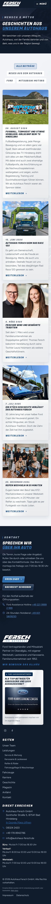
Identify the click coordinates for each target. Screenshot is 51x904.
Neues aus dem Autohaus (25, 73)
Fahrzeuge (8, 772)
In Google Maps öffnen (18, 822)
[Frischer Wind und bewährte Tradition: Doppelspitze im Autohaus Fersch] (25, 300)
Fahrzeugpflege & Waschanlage (19, 767)
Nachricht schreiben (18, 587)
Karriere (6, 777)
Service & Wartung (13, 755)
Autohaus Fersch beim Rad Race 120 (24, 244)
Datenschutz (22, 895)
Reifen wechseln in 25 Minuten (24, 485)
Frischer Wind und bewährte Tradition (23, 326)
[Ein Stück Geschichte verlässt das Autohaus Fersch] (25, 382)
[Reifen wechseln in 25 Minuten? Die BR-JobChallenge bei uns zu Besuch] (25, 461)
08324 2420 (12, 579)
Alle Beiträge (25, 66)
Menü (43, 4)
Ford (10, 80)
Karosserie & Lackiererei (16, 759)
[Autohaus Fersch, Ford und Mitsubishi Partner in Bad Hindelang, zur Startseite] (11, 4)
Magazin (7, 787)
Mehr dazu (14, 890)
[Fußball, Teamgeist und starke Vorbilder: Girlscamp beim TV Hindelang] (25, 107)
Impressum (7, 895)
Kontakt (6, 797)
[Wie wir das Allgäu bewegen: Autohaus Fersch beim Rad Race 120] (25, 218)
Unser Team (8, 745)
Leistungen (8, 750)
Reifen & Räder (11, 763)
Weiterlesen (15, 193)
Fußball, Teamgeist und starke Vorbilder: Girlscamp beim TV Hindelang (25, 134)
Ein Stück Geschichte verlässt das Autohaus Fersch (24, 408)
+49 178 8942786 (15, 832)
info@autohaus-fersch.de (20, 838)
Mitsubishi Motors (31, 80)
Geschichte (8, 782)
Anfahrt (6, 792)
